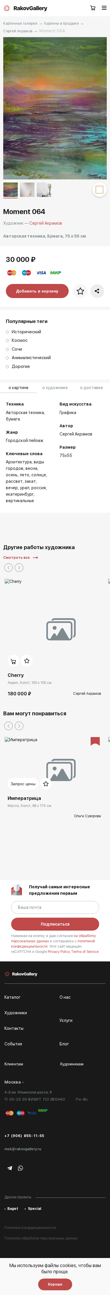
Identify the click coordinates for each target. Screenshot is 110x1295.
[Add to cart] (13, 661)
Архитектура (19, 462)
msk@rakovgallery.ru (22, 1149)
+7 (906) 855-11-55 (24, 1136)
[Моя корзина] (93, 8)
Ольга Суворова (87, 816)
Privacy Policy (59, 952)
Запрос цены (23, 783)
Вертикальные (20, 500)
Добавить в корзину (37, 291)
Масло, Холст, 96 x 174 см (29, 806)
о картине (18, 387)
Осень (12, 474)
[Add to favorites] (27, 661)
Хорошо (55, 1284)
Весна (31, 468)
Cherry (16, 675)
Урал (24, 487)
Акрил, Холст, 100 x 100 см (30, 683)
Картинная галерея (20, 23)
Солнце (38, 474)
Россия (38, 487)
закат (30, 481)
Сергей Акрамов (17, 31)
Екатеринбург (19, 494)
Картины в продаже (61, 23)
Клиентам (13, 1064)
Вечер (12, 487)
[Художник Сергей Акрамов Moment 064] (55, 108)
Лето (24, 474)
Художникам (72, 1064)
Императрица (24, 798)
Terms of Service (85, 952)
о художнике (55, 387)
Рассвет (14, 481)
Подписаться (55, 924)
